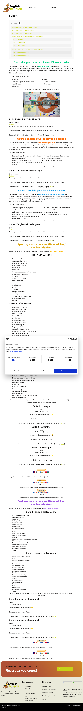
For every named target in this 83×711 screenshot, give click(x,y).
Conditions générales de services (51, 696)
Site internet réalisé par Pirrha (73, 705)
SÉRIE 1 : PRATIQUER (19, 39)
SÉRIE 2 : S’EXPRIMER (19, 42)
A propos (44, 699)
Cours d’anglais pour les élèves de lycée (22, 33)
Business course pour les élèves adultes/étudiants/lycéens (27, 49)
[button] (77, 7)
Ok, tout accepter (65, 371)
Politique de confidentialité (49, 689)
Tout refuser (17, 371)
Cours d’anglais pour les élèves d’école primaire (24, 27)
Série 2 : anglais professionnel (21, 55)
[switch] (32, 360)
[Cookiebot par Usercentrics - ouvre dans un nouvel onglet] (70, 339)
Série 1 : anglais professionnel (21, 52)
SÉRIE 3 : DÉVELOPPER (19, 45)
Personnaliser (70, 366)
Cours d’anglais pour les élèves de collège (23, 30)
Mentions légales (46, 686)
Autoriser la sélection (42, 371)
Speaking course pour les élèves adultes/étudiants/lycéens (27, 36)
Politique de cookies (15, 351)
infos (51, 135)
